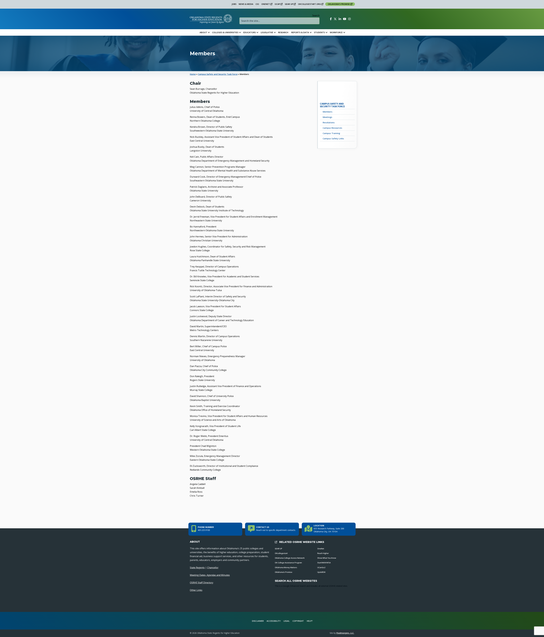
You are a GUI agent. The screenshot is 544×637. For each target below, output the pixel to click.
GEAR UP (289, 4)
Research (283, 32)
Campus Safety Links (333, 138)
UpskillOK (321, 572)
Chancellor (212, 567)
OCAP (277, 4)
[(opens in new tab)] (344, 620)
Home (193, 74)
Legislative (267, 32)
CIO (257, 4)
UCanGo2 (321, 567)
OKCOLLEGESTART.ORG (309, 4)
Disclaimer (258, 621)
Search (315, 15)
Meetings (327, 117)
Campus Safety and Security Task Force (217, 74)
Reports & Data (300, 32)
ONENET (265, 4)
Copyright (298, 621)
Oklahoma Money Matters (286, 567)
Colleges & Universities (225, 32)
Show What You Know (326, 558)
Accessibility (273, 621)
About (203, 32)
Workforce (336, 32)
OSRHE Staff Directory (201, 582)
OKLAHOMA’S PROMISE (339, 4)
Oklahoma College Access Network (290, 558)
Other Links (196, 590)
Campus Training (331, 133)
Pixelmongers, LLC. (345, 633)
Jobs (234, 4)
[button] (209, 32)
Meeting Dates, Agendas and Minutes (210, 575)
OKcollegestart (281, 553)
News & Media (246, 4)
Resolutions (329, 122)
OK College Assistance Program (288, 562)
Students (319, 32)
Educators (249, 32)
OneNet (320, 548)
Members (327, 111)
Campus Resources (332, 127)
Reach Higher (323, 553)
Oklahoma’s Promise (283, 572)
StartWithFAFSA (324, 562)
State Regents (197, 567)
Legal (286, 621)
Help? (310, 621)
